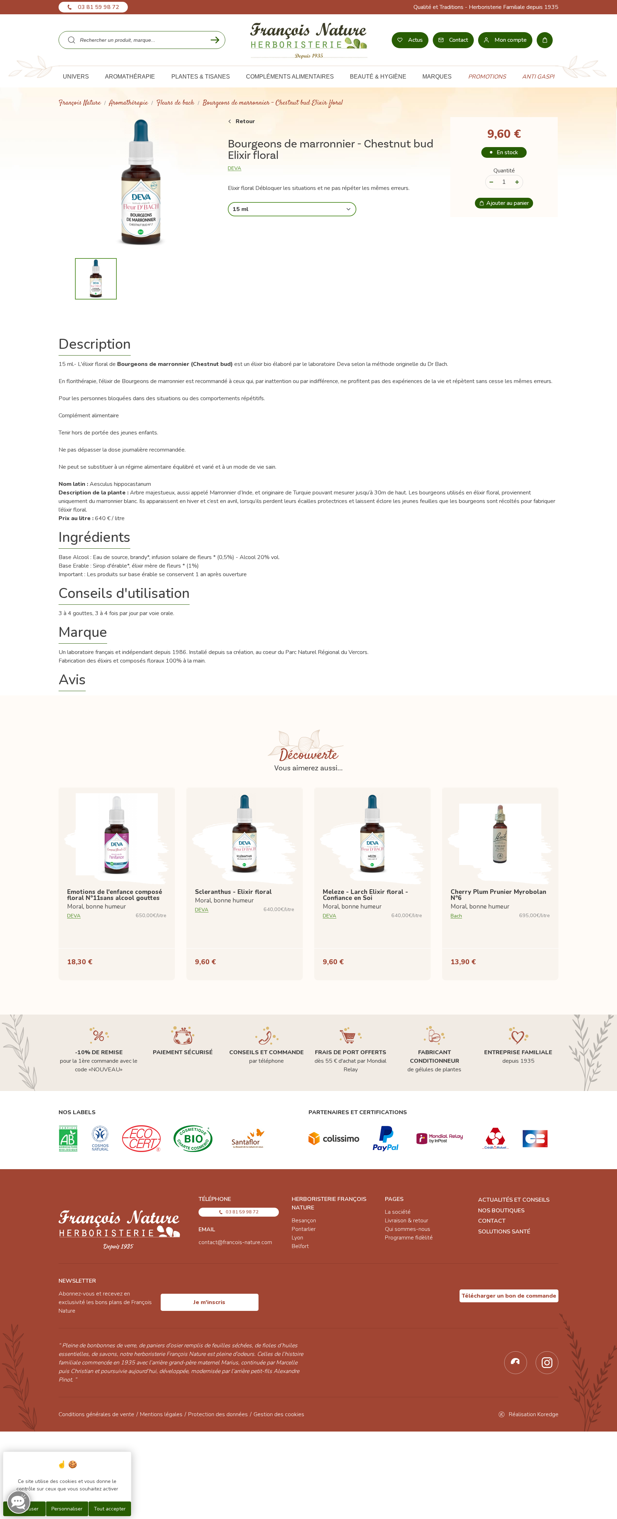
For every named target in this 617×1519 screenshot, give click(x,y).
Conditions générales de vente (96, 1414)
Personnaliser (66, 1508)
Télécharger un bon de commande (509, 1296)
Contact (492, 1221)
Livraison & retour (406, 1220)
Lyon (297, 1238)
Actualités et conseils (514, 1200)
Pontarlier (304, 1229)
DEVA (234, 168)
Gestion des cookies (279, 1414)
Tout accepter (110, 1508)
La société (398, 1212)
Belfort (300, 1246)
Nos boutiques (501, 1210)
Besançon (304, 1220)
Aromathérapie (128, 103)
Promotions (487, 77)
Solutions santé (504, 1232)
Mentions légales (161, 1414)
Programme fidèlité (409, 1238)
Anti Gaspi (538, 77)
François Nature (80, 103)
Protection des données (218, 1414)
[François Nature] (308, 40)
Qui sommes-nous (407, 1229)
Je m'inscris (209, 1302)
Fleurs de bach (175, 103)
